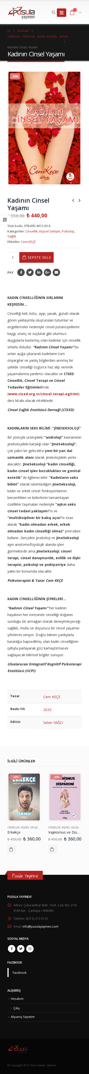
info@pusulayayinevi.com (40, 926)
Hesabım (17, 999)
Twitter (20, 948)
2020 (47, 709)
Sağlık (11, 236)
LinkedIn (39, 272)
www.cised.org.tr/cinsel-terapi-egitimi (43, 393)
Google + (47, 272)
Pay (10, 272)
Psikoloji (68, 231)
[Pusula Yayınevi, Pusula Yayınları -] (21, 12)
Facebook (21, 272)
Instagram (30, 948)
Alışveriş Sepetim (23, 1017)
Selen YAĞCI (53, 722)
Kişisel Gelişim (49, 231)
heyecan (30, 272)
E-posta (56, 272)
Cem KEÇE (28, 241)
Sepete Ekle (39, 257)
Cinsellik (31, 231)
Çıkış (16, 1008)
